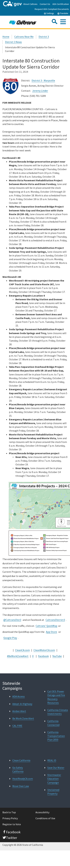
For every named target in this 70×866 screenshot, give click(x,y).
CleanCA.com (22, 650)
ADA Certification (60, 4)
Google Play (10, 637)
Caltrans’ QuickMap (46, 625)
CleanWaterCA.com (44, 650)
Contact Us (45, 4)
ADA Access (18, 696)
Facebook (43, 656)
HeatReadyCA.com (22, 778)
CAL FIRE (17, 725)
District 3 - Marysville (43, 80)
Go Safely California (17, 769)
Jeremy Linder (40, 90)
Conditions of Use (45, 818)
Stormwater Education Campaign (54, 778)
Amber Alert (19, 711)
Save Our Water (55, 767)
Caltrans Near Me (24, 36)
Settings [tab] (50, 13)
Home (5, 36)
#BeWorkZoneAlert (17, 656)
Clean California (21, 760)
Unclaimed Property (53, 791)
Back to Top (9, 812)
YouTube (57, 656)
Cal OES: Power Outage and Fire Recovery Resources (56, 697)
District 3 (44, 36)
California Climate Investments (57, 711)
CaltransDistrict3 (55, 619)
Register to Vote (11, 824)
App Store (51, 631)
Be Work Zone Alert (23, 718)
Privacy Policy (10, 818)
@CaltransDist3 (12, 619)
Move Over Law (20, 786)
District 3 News (13, 42)
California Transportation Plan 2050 (56, 736)
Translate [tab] (63, 13)
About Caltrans (30, 4)
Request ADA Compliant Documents (52, 9)
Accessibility (42, 812)
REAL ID (51, 760)
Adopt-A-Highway (22, 703)
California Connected (53, 722)
